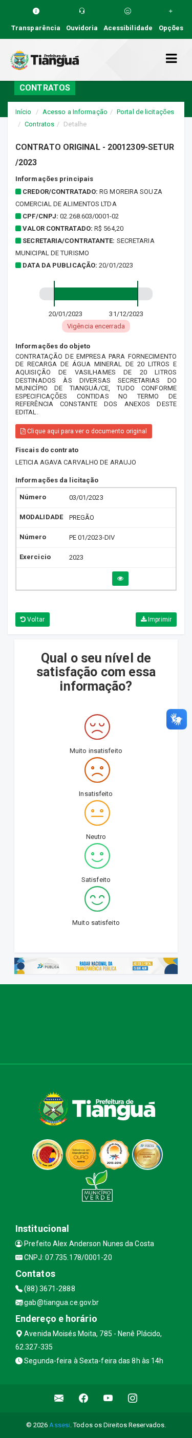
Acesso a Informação (75, 112)
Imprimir (159, 619)
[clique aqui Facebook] (84, 1398)
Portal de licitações (145, 112)
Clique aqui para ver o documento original (86, 431)
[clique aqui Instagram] (133, 1398)
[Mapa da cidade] (96, 1022)
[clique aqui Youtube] (108, 1398)
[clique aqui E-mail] (59, 1398)
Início (23, 112)
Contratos (39, 124)
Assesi (59, 1425)
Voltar (35, 619)
